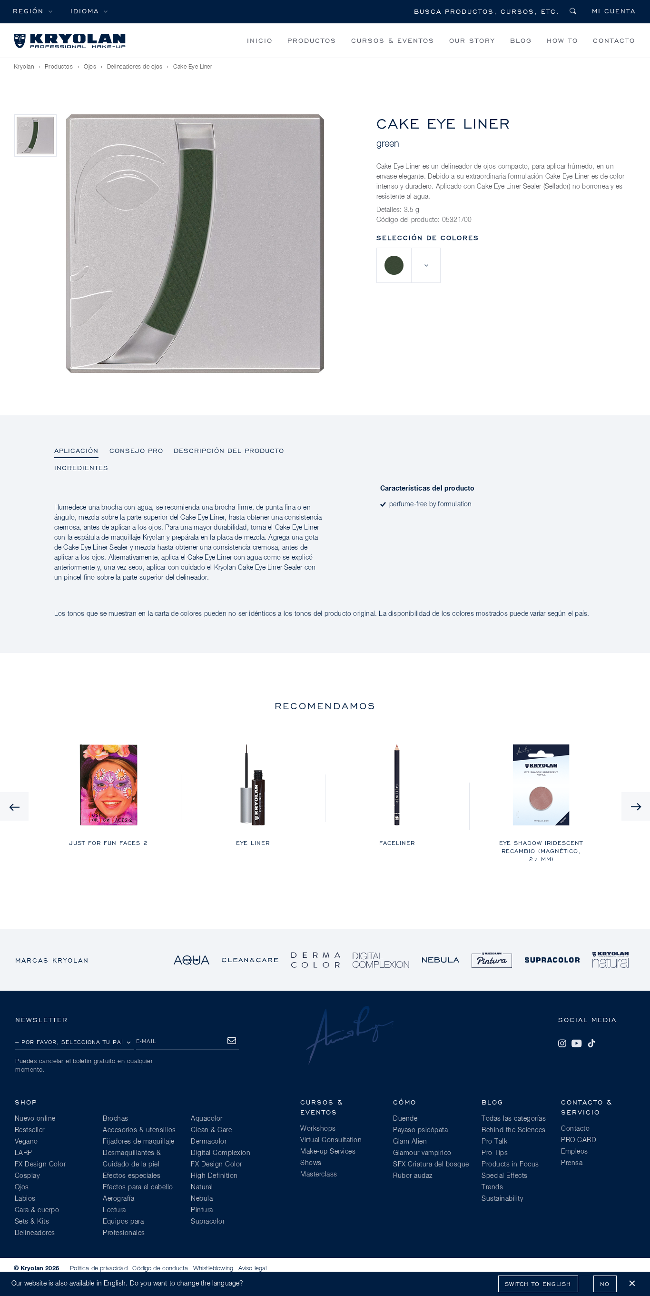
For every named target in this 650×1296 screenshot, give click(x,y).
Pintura (202, 1210)
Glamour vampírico (422, 1153)
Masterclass (318, 1174)
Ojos (90, 67)
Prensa (571, 1163)
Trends (492, 1187)
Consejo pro (136, 450)
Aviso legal (252, 1269)
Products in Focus (510, 1164)
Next (635, 806)
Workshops (318, 1128)
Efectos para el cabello (138, 1187)
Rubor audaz (413, 1176)
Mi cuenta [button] (614, 10)
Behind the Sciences (514, 1130)
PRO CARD (578, 1140)
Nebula (202, 1199)
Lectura (114, 1210)
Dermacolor (209, 1141)
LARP (23, 1153)
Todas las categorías (514, 1118)
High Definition (214, 1176)
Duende (405, 1118)
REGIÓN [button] (28, 10)
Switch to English (538, 1284)
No (605, 1284)
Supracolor (208, 1221)
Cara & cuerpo (37, 1210)
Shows (311, 1163)
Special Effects (505, 1176)
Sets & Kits (32, 1221)
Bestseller (30, 1130)
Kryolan (24, 67)
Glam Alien (410, 1141)
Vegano (26, 1141)
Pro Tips (495, 1153)
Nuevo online (35, 1118)
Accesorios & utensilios (139, 1130)
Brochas (115, 1118)
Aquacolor (207, 1118)
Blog (521, 40)
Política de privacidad (99, 1269)
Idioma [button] (84, 10)
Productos (311, 40)
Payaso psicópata (420, 1130)
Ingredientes (81, 467)
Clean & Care (211, 1130)
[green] (394, 265)
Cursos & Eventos (392, 40)
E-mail (146, 1041)
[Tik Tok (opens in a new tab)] (591, 1043)
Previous (14, 806)
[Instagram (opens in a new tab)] (562, 1043)
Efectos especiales (131, 1176)
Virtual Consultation (331, 1140)
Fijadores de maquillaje (139, 1141)
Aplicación (76, 450)
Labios (25, 1199)
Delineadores (35, 1233)
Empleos (574, 1151)
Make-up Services (327, 1151)
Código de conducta (160, 1269)
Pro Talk (494, 1141)
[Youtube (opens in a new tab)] (576, 1043)
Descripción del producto (229, 450)
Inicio (260, 40)
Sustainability (502, 1199)
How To (562, 40)
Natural (202, 1187)
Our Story (472, 40)
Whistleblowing (213, 1269)
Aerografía (118, 1199)
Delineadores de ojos (135, 67)
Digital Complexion (220, 1153)
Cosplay (27, 1176)
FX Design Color (40, 1164)
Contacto (614, 40)
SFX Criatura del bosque (431, 1164)
